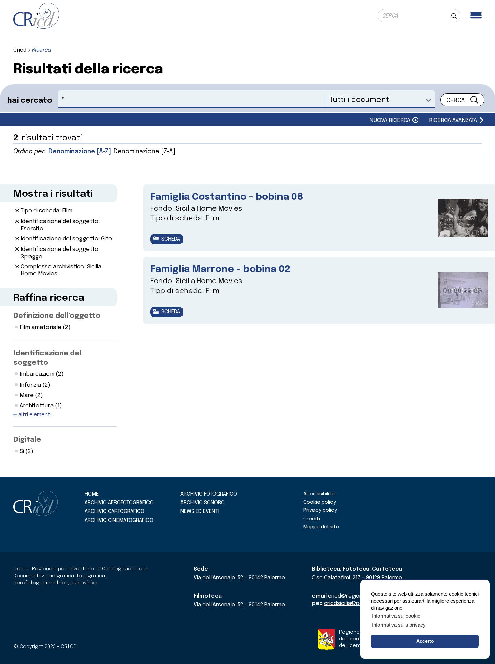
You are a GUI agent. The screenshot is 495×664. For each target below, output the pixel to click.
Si (26, 451)
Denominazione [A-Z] (79, 151)
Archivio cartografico (114, 511)
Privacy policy (320, 510)
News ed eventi (199, 511)
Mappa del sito (321, 527)
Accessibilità (319, 494)
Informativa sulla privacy (399, 625)
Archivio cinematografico (119, 520)
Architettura (41, 406)
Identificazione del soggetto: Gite (66, 239)
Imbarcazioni (42, 374)
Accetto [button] (425, 641)
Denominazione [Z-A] (144, 151)
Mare (31, 395)
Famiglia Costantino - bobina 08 (226, 197)
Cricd (19, 50)
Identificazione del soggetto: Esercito (60, 225)
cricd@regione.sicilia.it (356, 596)
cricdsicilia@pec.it (347, 603)
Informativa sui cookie (396, 616)
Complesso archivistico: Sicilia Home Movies (61, 270)
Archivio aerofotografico (119, 503)
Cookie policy (319, 502)
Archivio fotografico (208, 494)
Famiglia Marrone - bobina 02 (220, 269)
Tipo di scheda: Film (46, 211)
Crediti (311, 519)
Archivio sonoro (202, 503)
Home (92, 494)
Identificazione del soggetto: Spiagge (60, 252)
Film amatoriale (45, 327)
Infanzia (35, 385)
